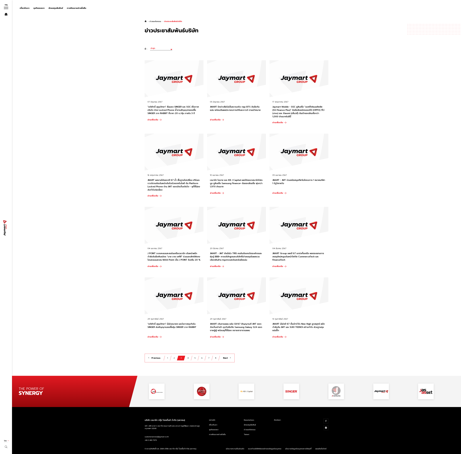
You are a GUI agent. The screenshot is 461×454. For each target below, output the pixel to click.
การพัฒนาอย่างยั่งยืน (76, 8)
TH (5, 440)
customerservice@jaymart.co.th (157, 437)
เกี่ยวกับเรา (25, 8)
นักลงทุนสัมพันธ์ (56, 8)
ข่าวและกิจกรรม (155, 21)
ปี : (146, 49)
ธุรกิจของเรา (39, 8)
